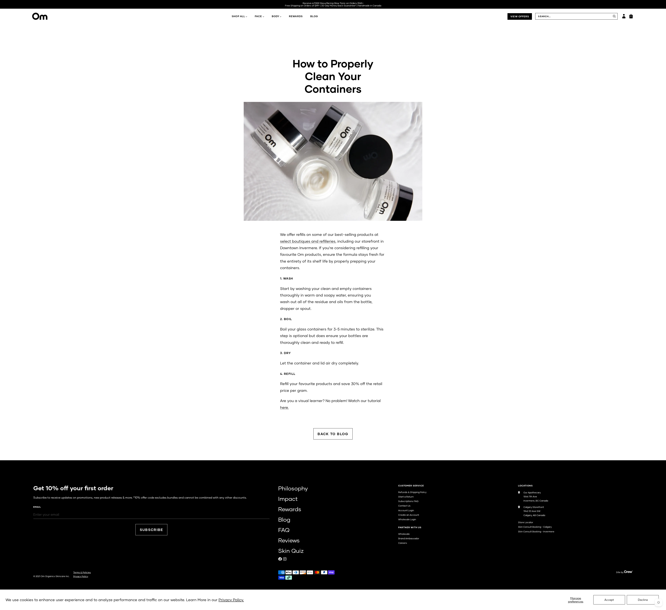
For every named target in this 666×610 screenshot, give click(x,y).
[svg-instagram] (285, 559)
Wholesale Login (407, 519)
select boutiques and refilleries (307, 241)
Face (258, 16)
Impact (288, 498)
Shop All (238, 16)
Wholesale (404, 534)
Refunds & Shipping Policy (412, 492)
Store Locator (525, 522)
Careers (402, 543)
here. (284, 407)
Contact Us (404, 505)
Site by (620, 572)
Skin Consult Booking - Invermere (536, 531)
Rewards (296, 16)
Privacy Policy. (231, 600)
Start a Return (406, 496)
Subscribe (151, 530)
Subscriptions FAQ (408, 501)
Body (275, 16)
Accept (609, 599)
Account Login (406, 510)
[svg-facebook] (280, 559)
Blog (314, 16)
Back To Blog (333, 434)
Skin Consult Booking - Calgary (535, 526)
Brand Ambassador (408, 538)
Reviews (289, 540)
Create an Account (408, 514)
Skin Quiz (291, 550)
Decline (643, 599)
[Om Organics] (72, 16)
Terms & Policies (82, 572)
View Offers (519, 16)
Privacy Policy (80, 576)
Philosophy (293, 488)
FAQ (283, 529)
